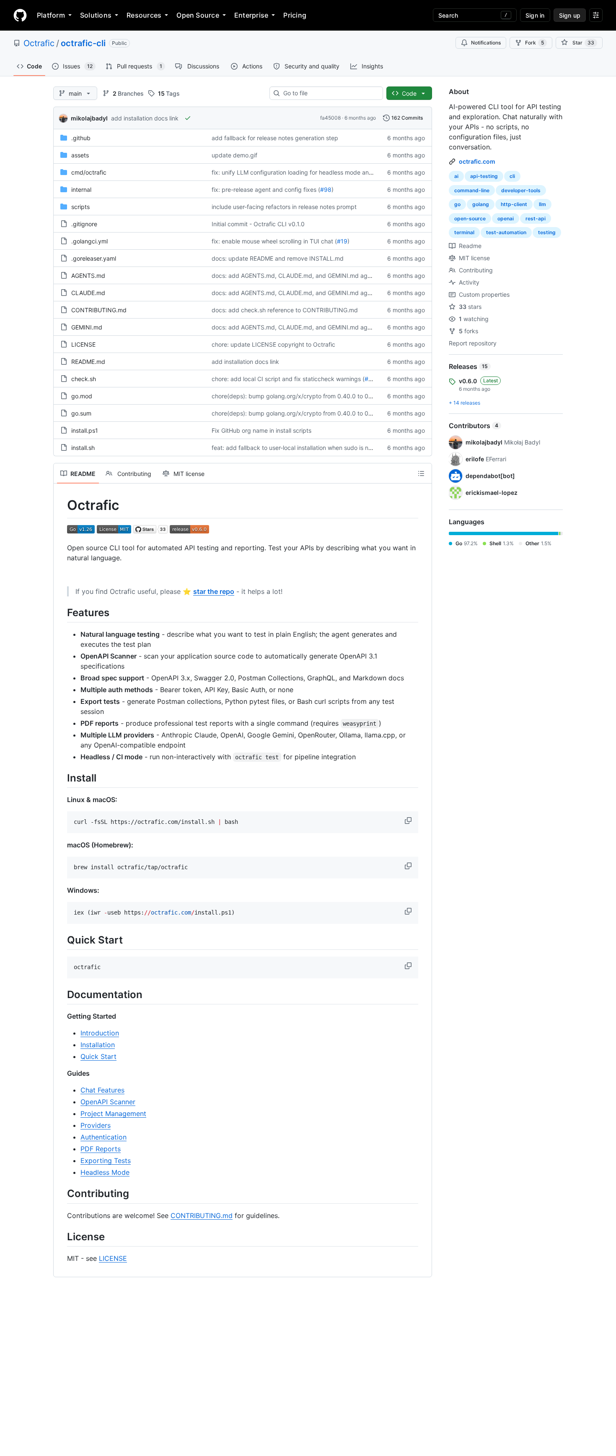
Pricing (294, 15)
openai (505, 218)
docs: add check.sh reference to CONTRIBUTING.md (285, 310)
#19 (342, 241)
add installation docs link (145, 118)
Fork (534, 42)
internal (81, 189)
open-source (470, 218)
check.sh (83, 378)
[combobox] (329, 93)
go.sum (81, 413)
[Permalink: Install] (61, 778)
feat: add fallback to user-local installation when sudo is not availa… (304, 447)
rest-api (535, 218)
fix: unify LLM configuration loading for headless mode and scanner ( (306, 172)
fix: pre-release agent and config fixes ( (266, 189)
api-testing (484, 176)
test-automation (506, 232)
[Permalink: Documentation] (61, 994)
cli (512, 176)
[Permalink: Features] (61, 612)
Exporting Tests (105, 1160)
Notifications (486, 42)
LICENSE (83, 344)
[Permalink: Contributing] (61, 1194)
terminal (464, 232)
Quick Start (98, 1056)
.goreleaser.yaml (93, 258)
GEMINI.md (86, 327)
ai (456, 176)
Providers (95, 1125)
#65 (370, 378)
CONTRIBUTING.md (99, 310)
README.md (88, 361)
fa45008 (330, 118)
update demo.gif (234, 155)
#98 (325, 189)
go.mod (81, 396)
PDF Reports (100, 1149)
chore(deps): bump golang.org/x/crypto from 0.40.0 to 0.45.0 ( (299, 396)
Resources (144, 15)
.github (81, 137)
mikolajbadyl (89, 118)
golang (480, 204)
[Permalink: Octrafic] (61, 505)
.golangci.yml (89, 241)
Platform (51, 15)
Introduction (99, 1033)
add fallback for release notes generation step (275, 137)
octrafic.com (477, 161)
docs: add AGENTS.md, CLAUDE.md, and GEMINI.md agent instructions (310, 275)
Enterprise (251, 15)
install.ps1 (84, 430)
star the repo (213, 591)
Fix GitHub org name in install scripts (261, 430)
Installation (97, 1044)
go (457, 204)
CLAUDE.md (88, 292)
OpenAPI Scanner (107, 1102)
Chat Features (102, 1090)
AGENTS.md (88, 275)
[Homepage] (20, 15)
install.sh (83, 447)
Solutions (95, 15)
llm (542, 204)
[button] (409, 820)
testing (547, 232)
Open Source (197, 15)
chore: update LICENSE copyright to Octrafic (273, 344)
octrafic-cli (83, 43)
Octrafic (38, 43)
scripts (80, 206)
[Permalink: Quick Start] (61, 940)
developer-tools (521, 190)
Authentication (103, 1137)
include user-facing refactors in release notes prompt (284, 206)
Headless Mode (104, 1172)
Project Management (113, 1113)
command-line (471, 190)
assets (80, 155)
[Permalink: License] (61, 1236)
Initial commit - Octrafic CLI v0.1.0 (258, 223)
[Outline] (421, 473)
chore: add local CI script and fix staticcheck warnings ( (288, 378)
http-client (514, 204)
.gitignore (84, 223)
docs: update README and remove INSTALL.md (278, 258)
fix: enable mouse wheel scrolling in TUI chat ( (274, 241)
